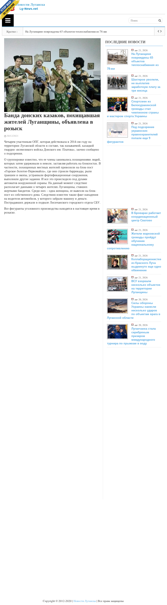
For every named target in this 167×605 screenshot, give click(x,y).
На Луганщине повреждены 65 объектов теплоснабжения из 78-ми (66, 31)
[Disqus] (52, 332)
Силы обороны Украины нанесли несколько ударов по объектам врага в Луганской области (133, 310)
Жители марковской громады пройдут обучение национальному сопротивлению (133, 241)
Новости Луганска (84, 601)
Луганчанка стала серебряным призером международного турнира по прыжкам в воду (131, 336)
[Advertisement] (52, 247)
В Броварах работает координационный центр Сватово (146, 216)
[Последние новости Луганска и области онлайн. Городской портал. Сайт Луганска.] (25, 6)
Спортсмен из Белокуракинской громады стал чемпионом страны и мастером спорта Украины (133, 109)
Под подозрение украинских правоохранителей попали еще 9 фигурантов (132, 134)
